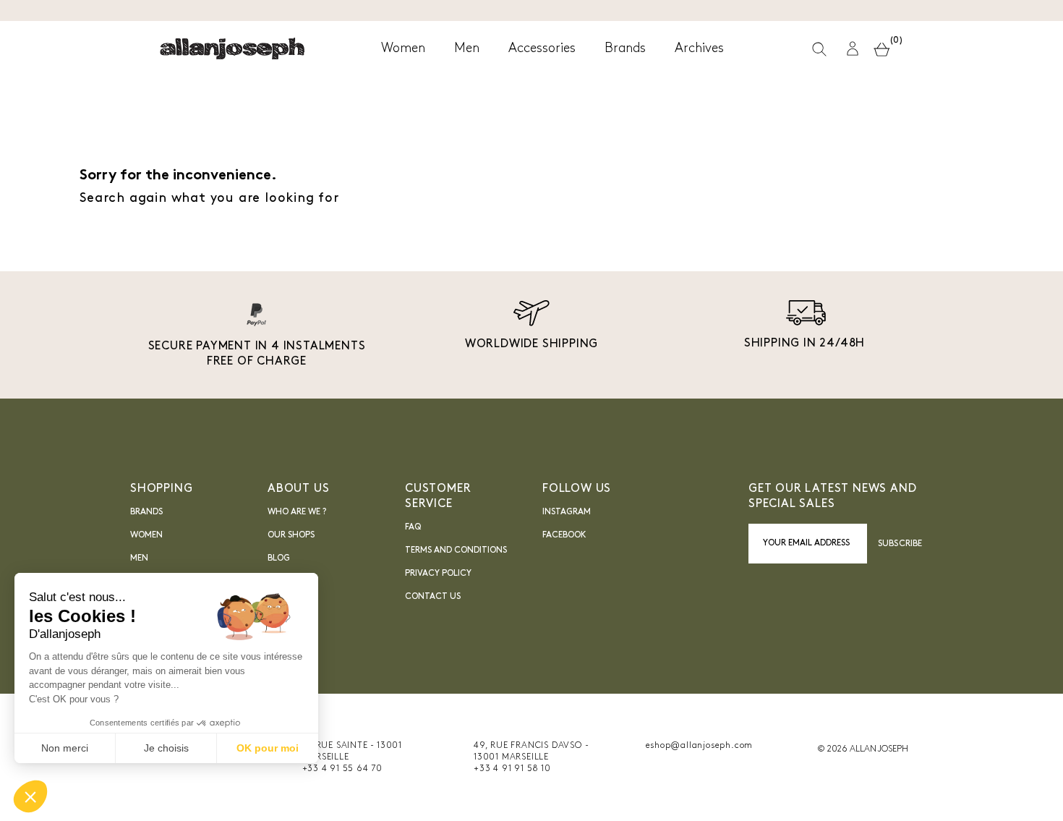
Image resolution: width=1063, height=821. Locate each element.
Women (146, 535)
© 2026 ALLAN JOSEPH (862, 749)
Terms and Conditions (456, 550)
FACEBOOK (564, 535)
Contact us (433, 596)
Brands (146, 512)
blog (279, 558)
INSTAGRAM (566, 512)
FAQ (413, 527)
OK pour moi (267, 748)
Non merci (64, 748)
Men (139, 558)
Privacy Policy (438, 573)
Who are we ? (297, 512)
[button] (852, 49)
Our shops (291, 535)
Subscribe (900, 544)
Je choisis (166, 748)
